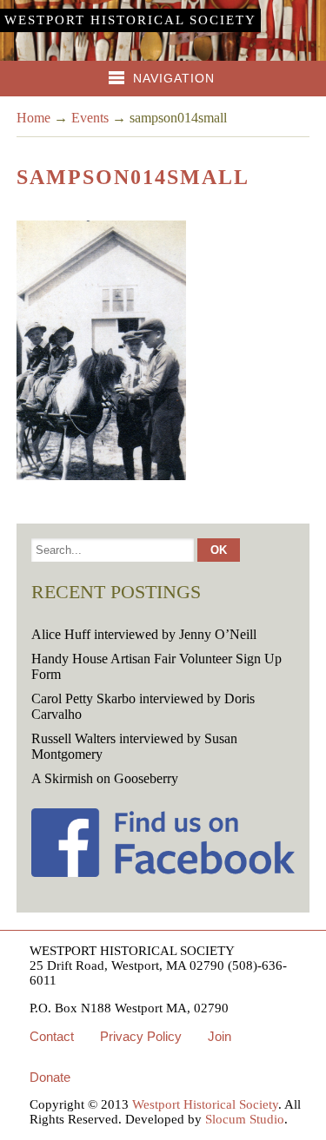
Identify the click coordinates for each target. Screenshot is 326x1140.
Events (90, 117)
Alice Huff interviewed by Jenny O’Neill (143, 634)
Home (33, 117)
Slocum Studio (244, 1119)
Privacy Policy (141, 1036)
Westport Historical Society (130, 20)
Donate (50, 1077)
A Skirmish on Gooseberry (104, 778)
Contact (52, 1036)
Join (219, 1036)
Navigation (174, 78)
